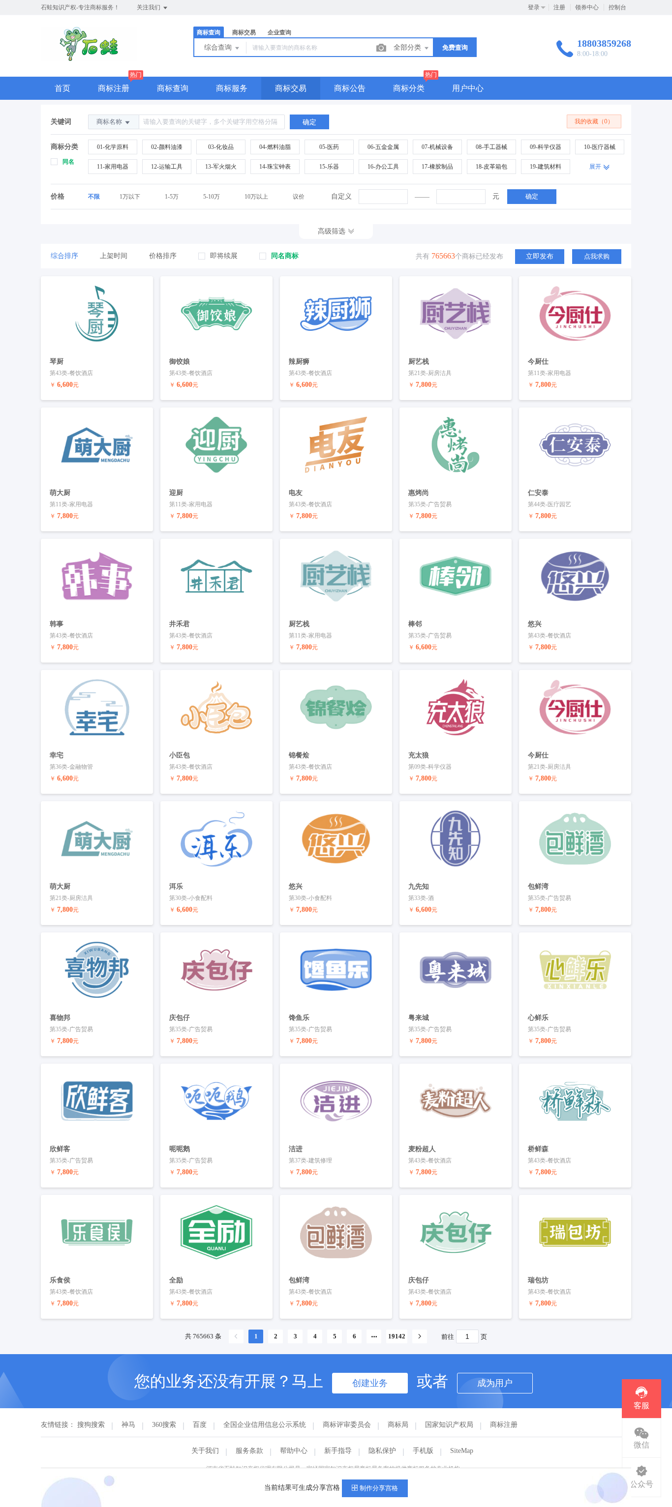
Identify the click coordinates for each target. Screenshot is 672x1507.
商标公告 (350, 88)
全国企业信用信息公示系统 (264, 1424)
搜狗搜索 (91, 1424)
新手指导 (338, 1450)
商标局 (398, 1424)
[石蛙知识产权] (89, 56)
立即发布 (539, 256)
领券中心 (587, 7)
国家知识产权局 (449, 1424)
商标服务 (231, 88)
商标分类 (409, 88)
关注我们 (149, 7)
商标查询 (172, 88)
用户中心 (468, 88)
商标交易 (290, 88)
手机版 (423, 1450)
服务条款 (249, 1450)
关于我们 (205, 1450)
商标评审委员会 (347, 1424)
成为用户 (495, 1383)
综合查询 (219, 47)
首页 (62, 88)
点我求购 (597, 256)
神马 (128, 1424)
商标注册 (113, 88)
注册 (559, 7)
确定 (531, 196)
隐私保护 (382, 1450)
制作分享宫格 (378, 1488)
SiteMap (461, 1450)
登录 (534, 7)
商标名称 (109, 121)
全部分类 (408, 47)
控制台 (617, 7)
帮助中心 (293, 1450)
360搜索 (164, 1424)
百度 (200, 1424)
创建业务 (370, 1383)
